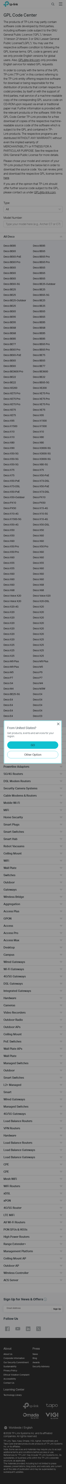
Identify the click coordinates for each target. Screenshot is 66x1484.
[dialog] (33, 742)
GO (33, 745)
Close (58, 724)
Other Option (32, 754)
